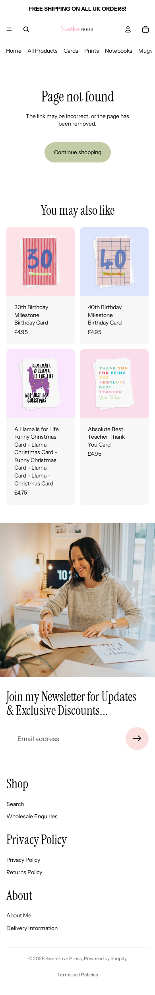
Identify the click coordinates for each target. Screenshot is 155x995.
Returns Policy (24, 872)
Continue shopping (77, 152)
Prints (91, 50)
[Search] (26, 29)
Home (13, 50)
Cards (71, 50)
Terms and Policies (77, 975)
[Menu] (9, 29)
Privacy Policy (23, 859)
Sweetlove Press (63, 958)
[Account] (128, 29)
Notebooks (118, 50)
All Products (42, 50)
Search (15, 804)
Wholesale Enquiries (32, 816)
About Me (18, 915)
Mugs (145, 50)
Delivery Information (32, 928)
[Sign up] (137, 738)
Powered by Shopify (105, 958)
